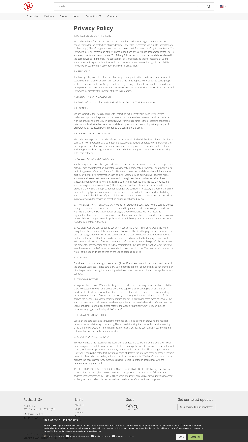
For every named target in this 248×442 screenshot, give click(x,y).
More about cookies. (92, 431)
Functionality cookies (80, 436)
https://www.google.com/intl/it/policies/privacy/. (98, 309)
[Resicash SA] (36, 6)
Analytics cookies (103, 436)
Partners (79, 412)
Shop (77, 408)
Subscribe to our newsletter (197, 407)
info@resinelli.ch (34, 414)
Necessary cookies (56, 436)
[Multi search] (199, 6)
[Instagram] (135, 407)
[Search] (208, 6)
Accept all (195, 436)
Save (181, 436)
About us (79, 405)
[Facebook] (129, 407)
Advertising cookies (125, 436)
